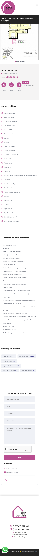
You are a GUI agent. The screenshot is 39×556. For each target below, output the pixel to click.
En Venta (25, 82)
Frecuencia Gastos (27, 356)
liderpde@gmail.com (12, 472)
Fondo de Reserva (9, 361)
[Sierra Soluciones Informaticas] (36, 551)
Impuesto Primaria (28, 370)
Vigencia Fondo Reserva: (11, 366)
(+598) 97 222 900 (11, 469)
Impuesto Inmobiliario (10, 370)
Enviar (19, 457)
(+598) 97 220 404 (20, 529)
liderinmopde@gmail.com (20, 534)
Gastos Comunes (9, 356)
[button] (15, 61)
